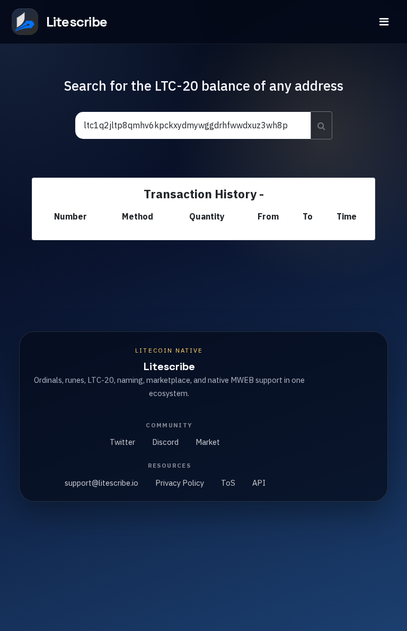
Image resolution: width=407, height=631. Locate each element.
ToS (228, 483)
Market (208, 442)
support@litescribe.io (101, 483)
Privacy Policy (179, 483)
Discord (165, 442)
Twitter (122, 442)
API (259, 483)
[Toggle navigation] (384, 22)
